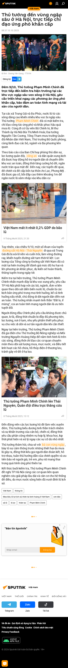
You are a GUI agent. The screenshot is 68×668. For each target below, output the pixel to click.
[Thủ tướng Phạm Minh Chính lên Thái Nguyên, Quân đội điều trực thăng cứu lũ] (34, 377)
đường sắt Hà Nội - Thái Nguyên (22, 250)
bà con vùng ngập (53, 444)
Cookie (28, 627)
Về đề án (6, 623)
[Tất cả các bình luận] (5, 663)
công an (32, 156)
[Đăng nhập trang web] (57, 3)
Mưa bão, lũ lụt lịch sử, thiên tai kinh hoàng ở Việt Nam (26, 496)
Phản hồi (41, 623)
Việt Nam (7, 490)
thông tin (19, 490)
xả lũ (5, 502)
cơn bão (56, 496)
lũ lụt (13, 502)
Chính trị (32, 596)
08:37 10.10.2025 (10, 30)
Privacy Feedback (10, 631)
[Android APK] (11, 640)
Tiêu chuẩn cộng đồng (13, 627)
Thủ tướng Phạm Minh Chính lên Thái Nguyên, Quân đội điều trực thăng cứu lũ (32, 405)
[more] (63, 238)
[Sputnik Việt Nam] (9, 4)
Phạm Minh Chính (27, 121)
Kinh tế (44, 596)
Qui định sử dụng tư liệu (24, 623)
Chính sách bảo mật (43, 627)
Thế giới (19, 596)
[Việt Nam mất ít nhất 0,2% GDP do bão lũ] (34, 203)
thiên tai (22, 502)
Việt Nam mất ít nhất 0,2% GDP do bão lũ (32, 230)
